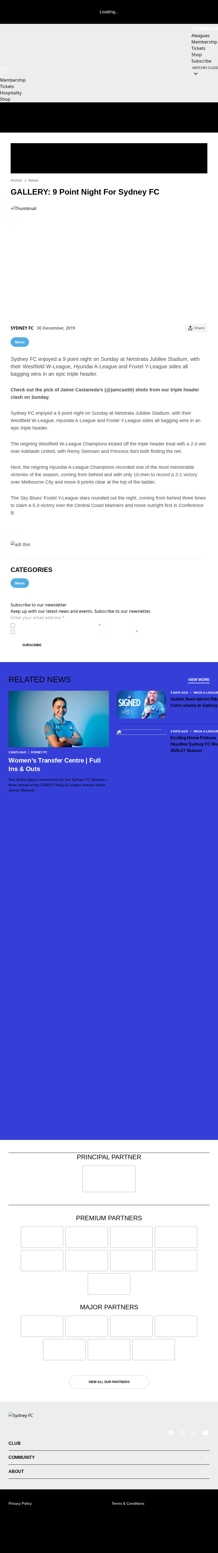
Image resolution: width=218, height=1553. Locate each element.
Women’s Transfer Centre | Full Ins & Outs (55, 764)
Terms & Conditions (128, 1503)
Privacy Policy (54, 625)
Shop (5, 99)
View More (198, 679)
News (33, 180)
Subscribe (31, 645)
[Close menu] (206, 1524)
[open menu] (4, 70)
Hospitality (11, 93)
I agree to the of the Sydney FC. (59, 625)
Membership (13, 80)
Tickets (7, 86)
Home (16, 180)
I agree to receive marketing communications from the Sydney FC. (77, 631)
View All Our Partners (109, 1382)
